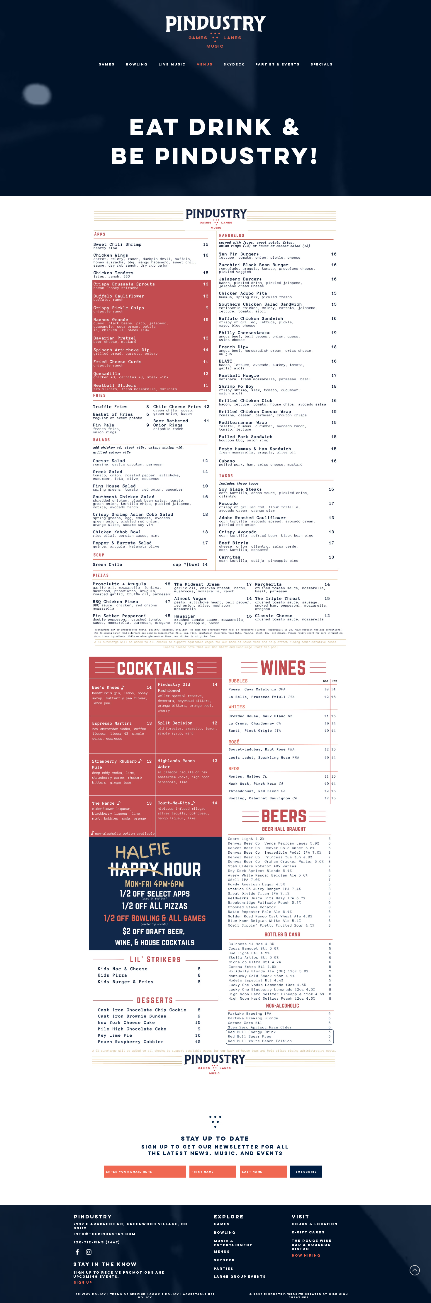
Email (109, 1161)
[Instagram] (88, 1252)
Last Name (250, 1161)
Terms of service (127, 1294)
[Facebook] (77, 1252)
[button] (277, 64)
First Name (200, 1161)
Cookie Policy (164, 1294)
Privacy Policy (90, 1294)
